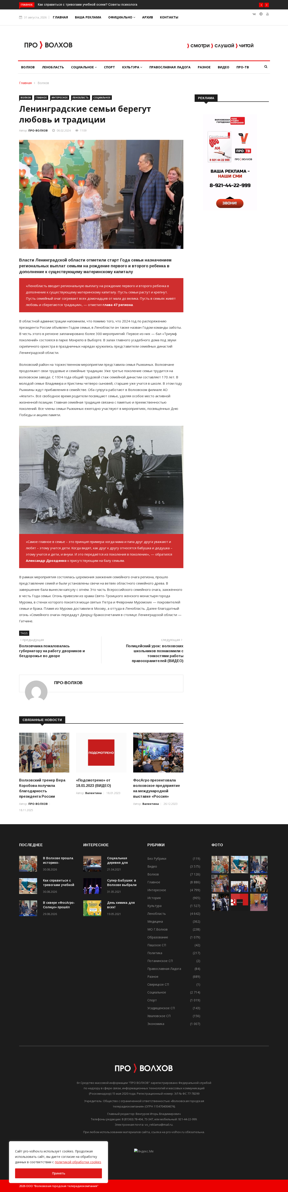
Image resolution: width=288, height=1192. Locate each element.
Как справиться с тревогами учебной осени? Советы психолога (71, 4)
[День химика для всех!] (93, 909)
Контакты (169, 17)
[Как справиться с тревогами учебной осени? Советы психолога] (29, 886)
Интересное (60, 97)
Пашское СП (156, 945)
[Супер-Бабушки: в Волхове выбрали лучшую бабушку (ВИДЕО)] (93, 886)
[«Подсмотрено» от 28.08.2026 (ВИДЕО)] (239, 910)
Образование (157, 937)
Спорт (109, 67)
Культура (131, 67)
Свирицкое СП (158, 984)
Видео (223, 67)
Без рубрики (156, 858)
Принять (58, 1173)
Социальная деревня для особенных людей (122, 862)
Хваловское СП (159, 1016)
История (154, 898)
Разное (204, 67)
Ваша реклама (88, 17)
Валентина (93, 793)
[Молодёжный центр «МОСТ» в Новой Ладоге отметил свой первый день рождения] (259, 891)
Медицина (155, 921)
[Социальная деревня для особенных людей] (93, 864)
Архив (147, 17)
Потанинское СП (160, 961)
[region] (58, 1162)
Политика (154, 953)
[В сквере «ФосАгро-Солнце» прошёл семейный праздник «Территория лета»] (29, 909)
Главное (41, 97)
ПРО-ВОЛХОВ (38, 130)
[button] (261, 5)
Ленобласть (53, 67)
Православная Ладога (170, 67)
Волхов (28, 67)
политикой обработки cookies (78, 1162)
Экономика (155, 1024)
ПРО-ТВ (242, 67)
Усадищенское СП (161, 1008)
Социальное (83, 67)
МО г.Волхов (157, 929)
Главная (60, 17)
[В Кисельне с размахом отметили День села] (220, 891)
